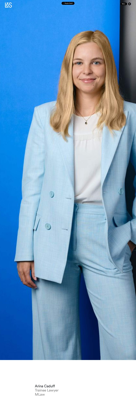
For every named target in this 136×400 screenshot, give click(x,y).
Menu (123, 4)
